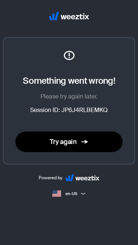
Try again (63, 141)
